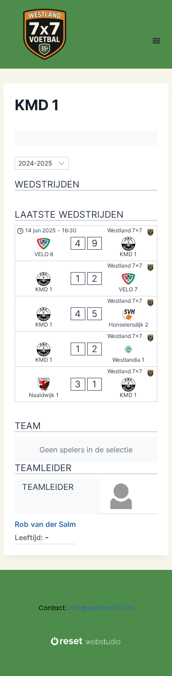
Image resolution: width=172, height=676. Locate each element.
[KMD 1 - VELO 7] (86, 278)
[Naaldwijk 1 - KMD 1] (86, 384)
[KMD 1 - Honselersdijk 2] (86, 313)
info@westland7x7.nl (100, 607)
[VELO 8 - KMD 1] (86, 243)
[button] (156, 40)
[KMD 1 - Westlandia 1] (86, 349)
